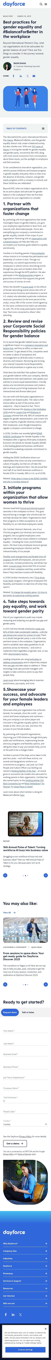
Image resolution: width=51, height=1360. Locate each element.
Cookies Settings (25, 1350)
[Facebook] (13, 76)
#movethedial (38, 253)
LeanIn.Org (21, 412)
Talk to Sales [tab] (28, 1012)
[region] (25, 1341)
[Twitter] (28, 76)
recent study (27, 286)
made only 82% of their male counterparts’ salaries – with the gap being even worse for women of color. (25, 631)
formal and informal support (32, 508)
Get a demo (13, 1143)
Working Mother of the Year (23, 771)
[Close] (46, 1329)
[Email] (34, 76)
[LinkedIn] (20, 76)
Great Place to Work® (23, 786)
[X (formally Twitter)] (20, 1314)
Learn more (8, 680)
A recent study (15, 566)
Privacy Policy (25, 1136)
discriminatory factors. (18, 654)
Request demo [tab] (10, 1012)
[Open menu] (46, 4)
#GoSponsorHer (26, 275)
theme (10, 140)
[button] (5, 875)
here (22, 795)
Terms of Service (24, 1154)
